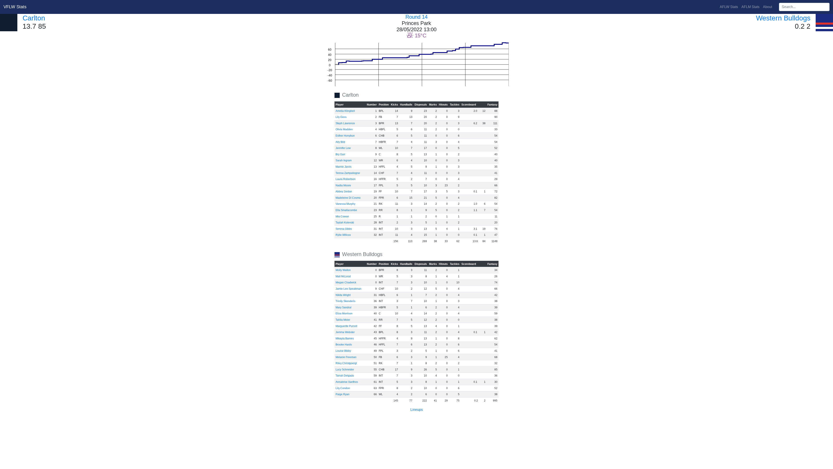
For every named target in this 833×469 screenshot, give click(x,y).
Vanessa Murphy (345, 203)
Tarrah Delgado (345, 375)
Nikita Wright (343, 295)
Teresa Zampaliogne (348, 173)
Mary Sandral (343, 307)
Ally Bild (340, 142)
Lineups (416, 409)
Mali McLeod (343, 276)
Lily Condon (343, 388)
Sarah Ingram (344, 160)
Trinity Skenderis (345, 301)
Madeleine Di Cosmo (348, 197)
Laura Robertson (346, 179)
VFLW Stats (14, 6)
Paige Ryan (342, 394)
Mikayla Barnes (345, 338)
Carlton (34, 18)
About (767, 7)
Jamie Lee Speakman (348, 288)
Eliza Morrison (344, 313)
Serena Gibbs (344, 228)
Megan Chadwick (346, 282)
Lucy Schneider (345, 369)
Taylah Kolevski (345, 222)
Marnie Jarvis (343, 166)
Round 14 (416, 17)
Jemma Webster (345, 332)
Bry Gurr (340, 154)
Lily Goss (341, 117)
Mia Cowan (342, 216)
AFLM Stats (750, 7)
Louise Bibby (343, 350)
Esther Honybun (345, 135)
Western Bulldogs (783, 18)
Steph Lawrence (345, 123)
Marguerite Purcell (346, 326)
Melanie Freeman (346, 357)
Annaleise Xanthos (347, 381)
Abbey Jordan (344, 191)
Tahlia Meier (343, 319)
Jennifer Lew (343, 148)
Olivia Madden (344, 129)
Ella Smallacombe (346, 210)
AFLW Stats (729, 7)
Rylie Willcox (343, 234)
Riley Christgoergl (346, 363)
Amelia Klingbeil (345, 110)
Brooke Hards (344, 344)
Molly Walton (343, 270)
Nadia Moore (343, 185)
